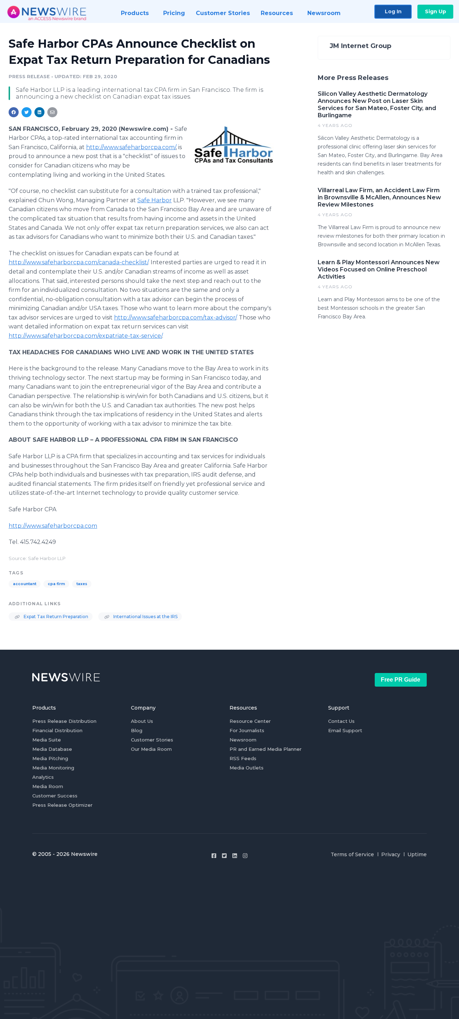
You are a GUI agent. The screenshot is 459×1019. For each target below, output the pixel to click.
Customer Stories (152, 740)
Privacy (390, 854)
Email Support (345, 730)
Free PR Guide (400, 680)
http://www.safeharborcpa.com (53, 525)
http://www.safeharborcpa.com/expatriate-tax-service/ (85, 335)
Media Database (52, 749)
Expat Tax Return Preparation (55, 616)
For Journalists (247, 730)
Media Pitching (50, 758)
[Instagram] (245, 855)
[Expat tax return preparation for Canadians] (233, 144)
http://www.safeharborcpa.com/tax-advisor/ (175, 317)
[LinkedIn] (234, 855)
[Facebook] (214, 855)
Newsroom (243, 740)
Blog (136, 730)
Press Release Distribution (64, 721)
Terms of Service (352, 854)
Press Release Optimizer (62, 805)
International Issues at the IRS (145, 616)
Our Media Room (151, 749)
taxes (81, 584)
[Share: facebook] (13, 112)
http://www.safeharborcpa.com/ (131, 147)
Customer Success (54, 795)
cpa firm (56, 584)
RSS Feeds (243, 758)
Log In (393, 11)
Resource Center (250, 721)
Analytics (43, 777)
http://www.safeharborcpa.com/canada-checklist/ (78, 262)
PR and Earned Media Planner (266, 749)
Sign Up (435, 11)
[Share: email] (52, 112)
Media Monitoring (53, 768)
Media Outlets (247, 768)
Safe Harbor (154, 200)
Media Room (47, 786)
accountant (24, 584)
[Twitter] (224, 855)
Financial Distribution (57, 730)
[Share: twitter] (26, 112)
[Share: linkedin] (40, 112)
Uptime (417, 854)
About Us (142, 721)
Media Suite (46, 740)
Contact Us (341, 721)
